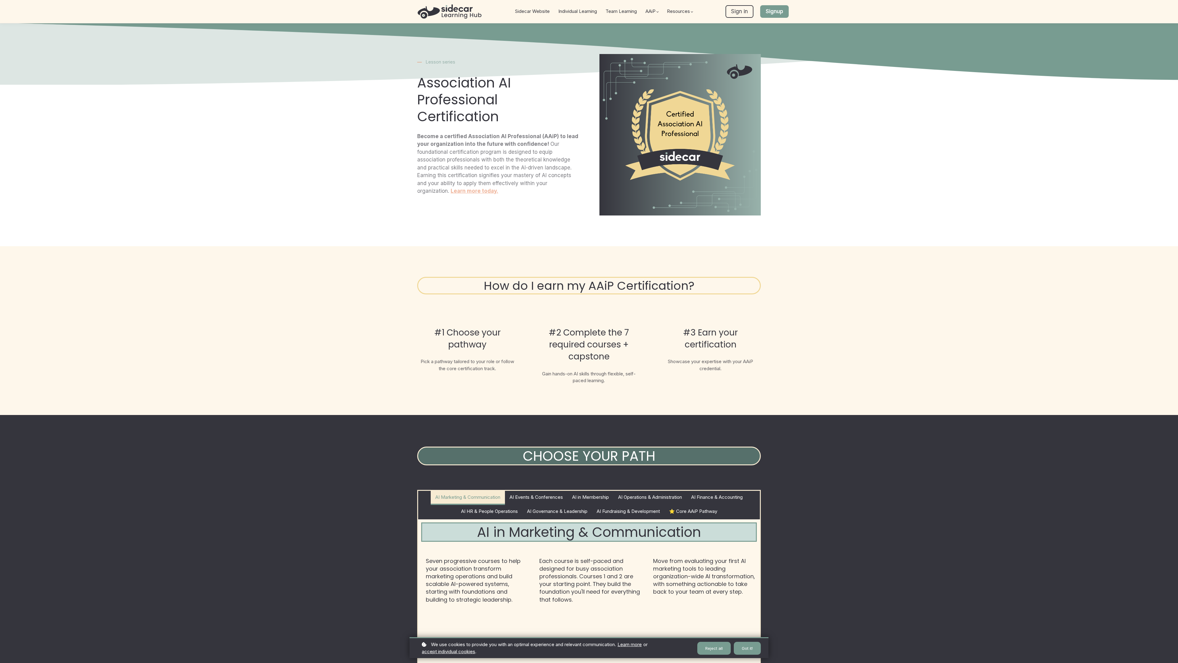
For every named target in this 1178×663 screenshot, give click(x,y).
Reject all (714, 648)
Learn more (630, 644)
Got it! (747, 648)
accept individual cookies (448, 651)
